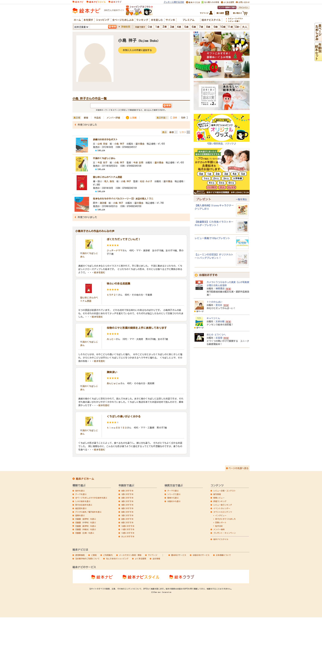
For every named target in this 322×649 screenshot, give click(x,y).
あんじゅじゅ (113, 383)
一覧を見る (241, 199)
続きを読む (99, 272)
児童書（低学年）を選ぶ (85, 519)
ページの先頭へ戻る (238, 468)
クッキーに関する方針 (174, 2)
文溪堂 (219, 338)
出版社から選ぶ (173, 501)
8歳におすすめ (127, 519)
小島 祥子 (119, 144)
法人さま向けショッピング (117, 559)
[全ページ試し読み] (318, 40)
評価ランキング (219, 501)
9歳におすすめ (127, 522)
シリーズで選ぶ (173, 494)
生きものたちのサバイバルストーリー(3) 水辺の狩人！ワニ (123, 198)
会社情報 (156, 559)
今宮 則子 (102, 162)
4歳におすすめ (127, 505)
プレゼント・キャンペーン (224, 533)
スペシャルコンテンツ (222, 512)
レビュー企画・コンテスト (224, 491)
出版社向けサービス (201, 555)
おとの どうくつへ (216, 334)
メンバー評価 (113, 117)
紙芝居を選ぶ (80, 508)
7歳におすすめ (127, 515)
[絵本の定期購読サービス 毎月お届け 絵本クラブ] (114, 1)
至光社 (219, 305)
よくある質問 (140, 559)
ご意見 (94, 555)
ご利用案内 (108, 555)
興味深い (112, 372)
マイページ (152, 555)
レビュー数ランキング (222, 505)
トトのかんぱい (214, 302)
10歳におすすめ (127, 526)
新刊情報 (217, 494)
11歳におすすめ (127, 529)
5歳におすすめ (127, 508)
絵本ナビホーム (85, 478)
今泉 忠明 (138, 162)
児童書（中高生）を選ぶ (85, 529)
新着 (86, 117)
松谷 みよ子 (146, 181)
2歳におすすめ (127, 498)
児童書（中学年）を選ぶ (85, 522)
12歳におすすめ (127, 533)
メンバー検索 (219, 529)
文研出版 (220, 321)
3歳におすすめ (127, 501)
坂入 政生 (109, 181)
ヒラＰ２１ (112, 295)
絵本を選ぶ (80, 491)
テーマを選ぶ (80, 494)
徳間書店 (220, 288)
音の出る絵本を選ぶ (83, 505)
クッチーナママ (114, 250)
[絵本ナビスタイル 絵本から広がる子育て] (95, 1)
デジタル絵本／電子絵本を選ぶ (88, 512)
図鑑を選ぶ (80, 515)
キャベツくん (213, 318)
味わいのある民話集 (118, 283)
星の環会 (139, 144)
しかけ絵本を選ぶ (82, 501)
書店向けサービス (178, 555)
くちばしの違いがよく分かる (124, 416)
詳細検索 (125, 26)
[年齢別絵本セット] (318, 59)
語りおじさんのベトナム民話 (107, 177)
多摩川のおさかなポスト (105, 139)
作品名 (97, 117)
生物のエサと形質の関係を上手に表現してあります (137, 328)
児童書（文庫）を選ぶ (84, 533)
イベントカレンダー (221, 508)
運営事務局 (80, 555)
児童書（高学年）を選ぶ (85, 526)
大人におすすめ (127, 536)
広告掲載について (223, 555)
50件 (183, 117)
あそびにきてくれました (225, 519)
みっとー (111, 339)
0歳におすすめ (127, 491)
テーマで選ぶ (173, 491)
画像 (171, 132)
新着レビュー (219, 498)
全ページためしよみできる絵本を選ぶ (91, 498)
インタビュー (220, 515)
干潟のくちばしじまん (104, 158)
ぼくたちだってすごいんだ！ (124, 239)
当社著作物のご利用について (87, 559)
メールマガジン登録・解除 (130, 555)
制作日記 (219, 526)
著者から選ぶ (173, 498)
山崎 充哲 (102, 144)
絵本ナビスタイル (220, 539)
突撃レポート (220, 522)
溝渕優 (103, 203)
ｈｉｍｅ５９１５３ (117, 427)
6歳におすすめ (127, 512)
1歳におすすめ (127, 494)
